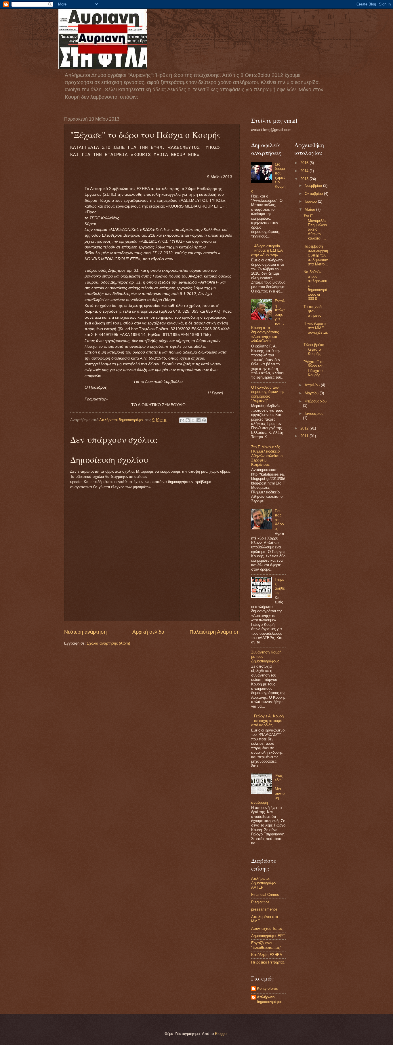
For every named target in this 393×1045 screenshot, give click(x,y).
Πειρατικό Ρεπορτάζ (268, 962)
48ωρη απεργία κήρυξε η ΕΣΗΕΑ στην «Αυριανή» (267, 250)
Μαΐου (310, 209)
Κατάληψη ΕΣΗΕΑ (266, 955)
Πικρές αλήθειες (280, 586)
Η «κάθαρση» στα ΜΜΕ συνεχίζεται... (316, 330)
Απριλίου (313, 385)
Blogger (221, 1033)
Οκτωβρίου (314, 193)
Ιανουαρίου (314, 413)
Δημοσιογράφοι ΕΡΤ (268, 936)
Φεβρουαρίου (316, 401)
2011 (305, 436)
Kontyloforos (267, 988)
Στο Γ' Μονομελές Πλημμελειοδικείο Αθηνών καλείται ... (315, 227)
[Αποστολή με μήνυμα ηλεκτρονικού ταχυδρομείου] (182, 420)
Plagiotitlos (260, 902)
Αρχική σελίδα (148, 632)
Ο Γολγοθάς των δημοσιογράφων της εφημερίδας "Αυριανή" (267, 394)
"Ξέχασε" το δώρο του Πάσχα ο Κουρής (313, 368)
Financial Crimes (265, 894)
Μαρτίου (312, 393)
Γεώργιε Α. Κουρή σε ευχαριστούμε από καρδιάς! (267, 720)
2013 (305, 179)
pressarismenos (264, 909)
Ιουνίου (311, 201)
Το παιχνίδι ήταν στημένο (313, 311)
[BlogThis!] (187, 420)
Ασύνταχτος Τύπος (267, 928)
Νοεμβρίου (314, 185)
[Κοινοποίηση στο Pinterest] (204, 420)
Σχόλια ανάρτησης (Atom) (108, 643)
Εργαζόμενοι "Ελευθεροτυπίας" (266, 945)
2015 (305, 163)
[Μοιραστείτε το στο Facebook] (198, 420)
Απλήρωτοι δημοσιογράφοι (269, 999)
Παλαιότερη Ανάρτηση (215, 632)
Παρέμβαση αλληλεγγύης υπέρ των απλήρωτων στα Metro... (316, 255)
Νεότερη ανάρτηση (85, 632)
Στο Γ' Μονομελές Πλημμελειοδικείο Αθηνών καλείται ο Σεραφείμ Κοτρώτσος (267, 456)
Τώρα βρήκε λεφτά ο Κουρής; (314, 349)
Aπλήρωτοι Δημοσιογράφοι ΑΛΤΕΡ (263, 883)
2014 (305, 171)
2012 (305, 428)
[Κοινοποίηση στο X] (193, 420)
